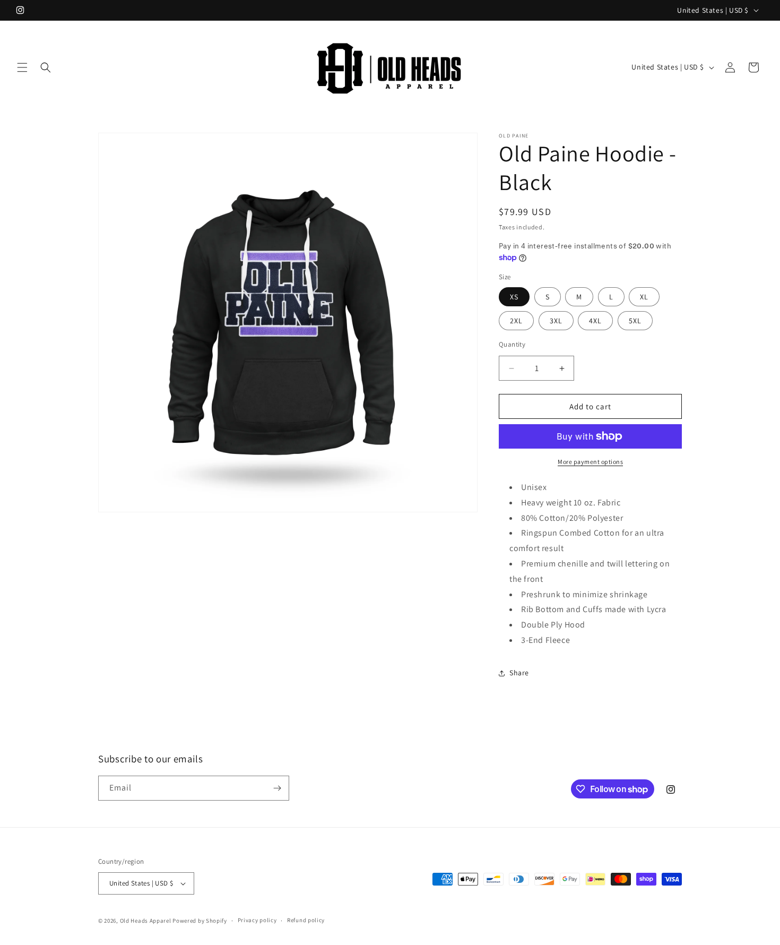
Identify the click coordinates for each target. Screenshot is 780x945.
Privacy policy (257, 920)
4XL (595, 320)
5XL (635, 320)
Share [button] (519, 672)
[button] (22, 67)
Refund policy (306, 920)
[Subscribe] (277, 788)
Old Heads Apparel (145, 920)
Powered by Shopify (199, 920)
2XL (516, 320)
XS (514, 297)
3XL (556, 320)
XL (644, 297)
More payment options (590, 462)
